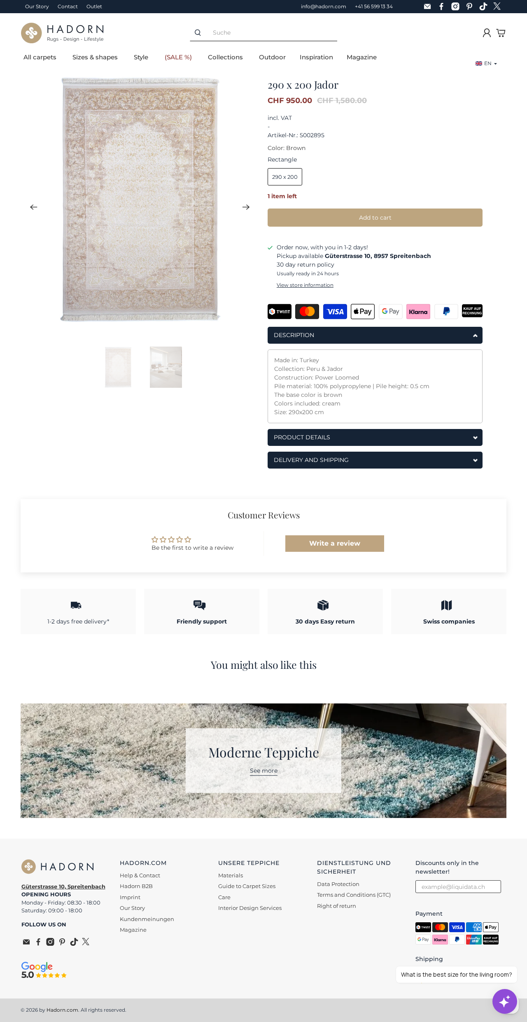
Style (141, 57)
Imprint (130, 897)
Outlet (94, 6)
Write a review (334, 543)
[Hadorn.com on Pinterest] (471, 7)
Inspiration (316, 57)
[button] (486, 63)
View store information (305, 285)
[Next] (246, 207)
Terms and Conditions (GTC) (354, 894)
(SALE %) (178, 57)
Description (294, 335)
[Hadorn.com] (62, 33)
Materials (230, 875)
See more (263, 771)
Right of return (336, 905)
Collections (225, 57)
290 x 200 (285, 176)
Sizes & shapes (95, 57)
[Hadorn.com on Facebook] (443, 7)
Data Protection (338, 884)
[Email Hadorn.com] (429, 7)
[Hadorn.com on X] (499, 7)
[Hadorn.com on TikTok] (485, 7)
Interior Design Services (250, 908)
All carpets (39, 57)
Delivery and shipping (311, 460)
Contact (68, 6)
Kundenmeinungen (147, 919)
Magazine (362, 57)
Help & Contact (140, 875)
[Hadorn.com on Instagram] (457, 7)
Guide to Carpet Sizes (246, 886)
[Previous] (34, 207)
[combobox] (271, 32)
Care (224, 897)
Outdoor (272, 57)
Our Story (37, 6)
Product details (302, 437)
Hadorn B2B (136, 886)
